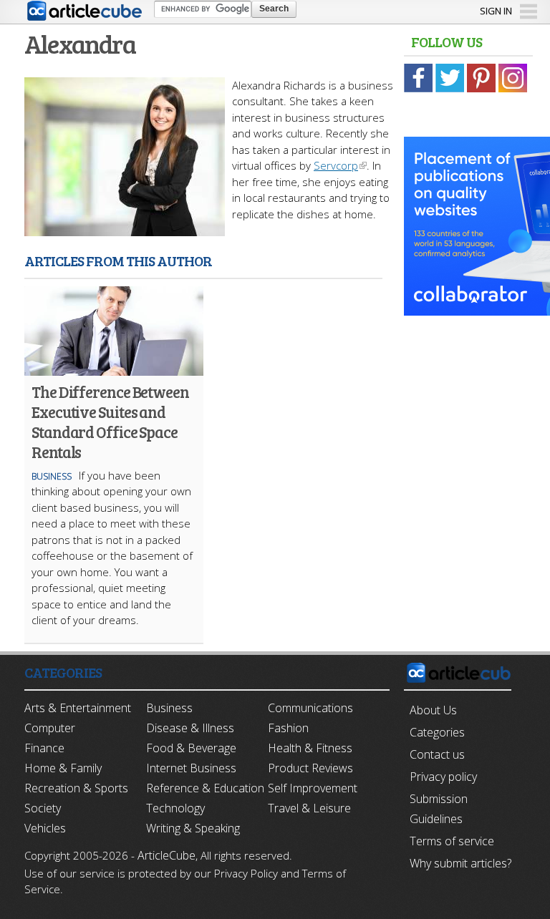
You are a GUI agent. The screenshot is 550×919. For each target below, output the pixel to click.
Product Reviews (310, 768)
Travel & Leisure (309, 808)
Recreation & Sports (76, 788)
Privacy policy (443, 776)
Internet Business (191, 768)
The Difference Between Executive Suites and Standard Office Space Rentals (110, 421)
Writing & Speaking (193, 828)
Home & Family (63, 768)
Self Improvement (312, 788)
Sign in (496, 10)
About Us (433, 710)
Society (42, 808)
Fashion (288, 728)
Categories (437, 732)
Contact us (437, 754)
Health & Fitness (310, 748)
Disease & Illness (190, 728)
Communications (310, 708)
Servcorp (336, 165)
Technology (175, 808)
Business (52, 476)
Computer (49, 728)
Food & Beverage (191, 748)
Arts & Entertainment (77, 708)
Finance (44, 748)
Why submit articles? (460, 863)
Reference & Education (205, 788)
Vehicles (45, 828)
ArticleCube (167, 855)
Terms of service (452, 841)
